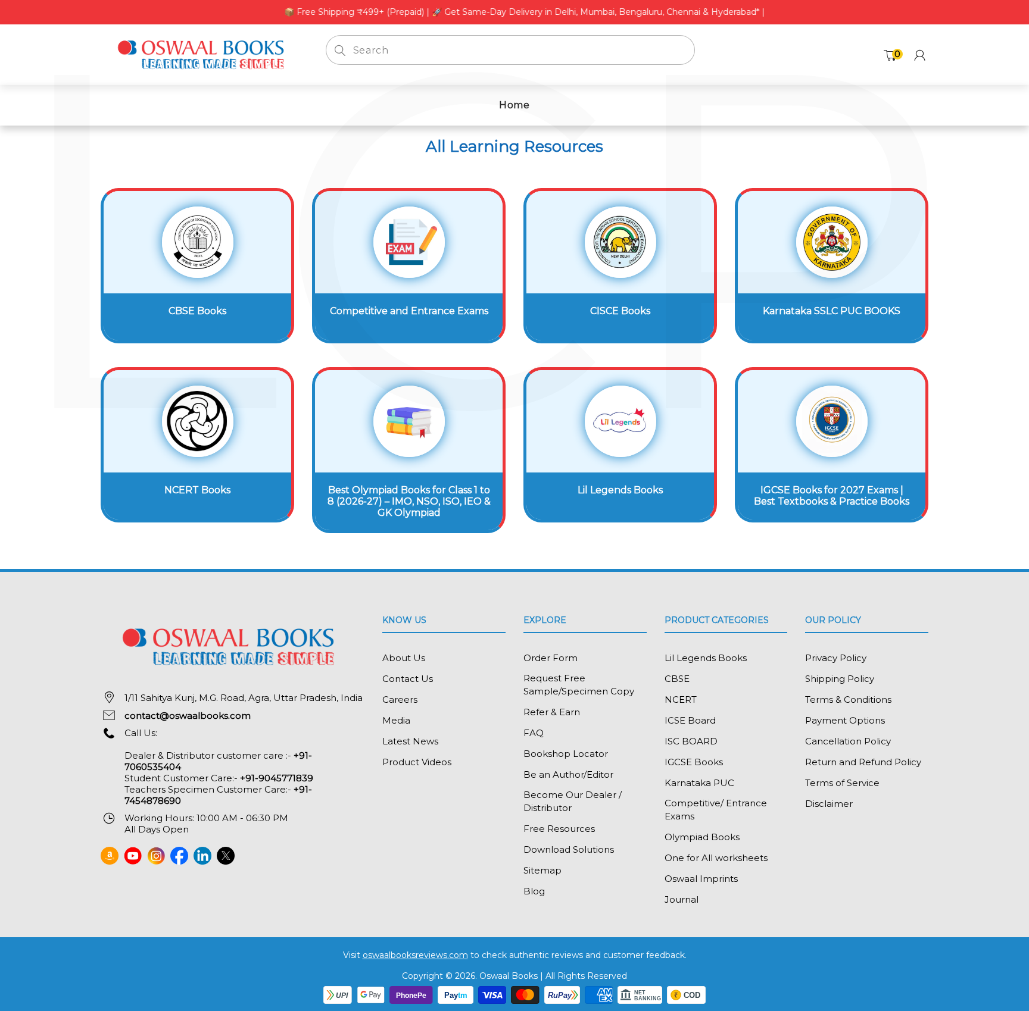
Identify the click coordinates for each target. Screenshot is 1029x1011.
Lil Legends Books (620, 490)
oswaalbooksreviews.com (415, 955)
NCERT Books (197, 490)
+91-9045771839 (276, 778)
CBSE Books (197, 311)
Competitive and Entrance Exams (409, 311)
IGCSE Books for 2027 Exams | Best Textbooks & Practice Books (831, 495)
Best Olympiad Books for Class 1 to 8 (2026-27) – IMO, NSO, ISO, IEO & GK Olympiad (409, 501)
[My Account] (919, 55)
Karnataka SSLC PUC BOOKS (831, 311)
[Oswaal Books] (204, 54)
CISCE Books (620, 311)
